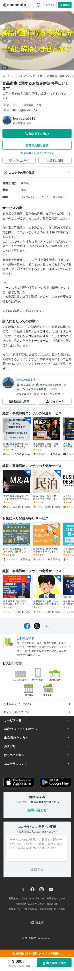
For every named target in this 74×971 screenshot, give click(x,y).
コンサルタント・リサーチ (35, 196)
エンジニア (58, 196)
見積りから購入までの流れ (39, 153)
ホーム (6, 76)
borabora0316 (26, 379)
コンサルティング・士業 (28, 76)
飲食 (23, 189)
